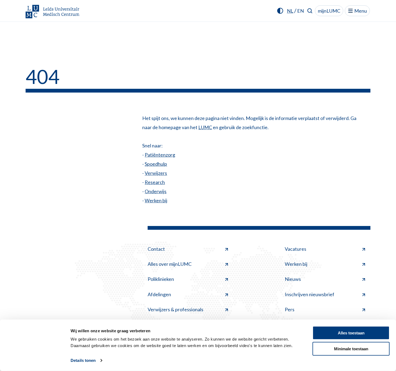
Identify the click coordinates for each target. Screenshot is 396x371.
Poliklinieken (161, 279)
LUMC (205, 127)
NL (290, 11)
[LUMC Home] (52, 12)
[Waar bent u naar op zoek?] (310, 10)
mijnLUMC (329, 11)
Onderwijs (155, 191)
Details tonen (83, 360)
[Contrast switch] (280, 10)
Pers (289, 309)
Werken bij (156, 200)
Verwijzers (156, 173)
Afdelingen (159, 294)
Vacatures (295, 249)
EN (300, 11)
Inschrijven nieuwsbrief (309, 294)
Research (155, 182)
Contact (156, 249)
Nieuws (293, 279)
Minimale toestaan (351, 348)
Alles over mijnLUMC (170, 264)
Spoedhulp (156, 164)
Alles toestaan (351, 333)
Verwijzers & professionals (175, 309)
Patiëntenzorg (160, 155)
